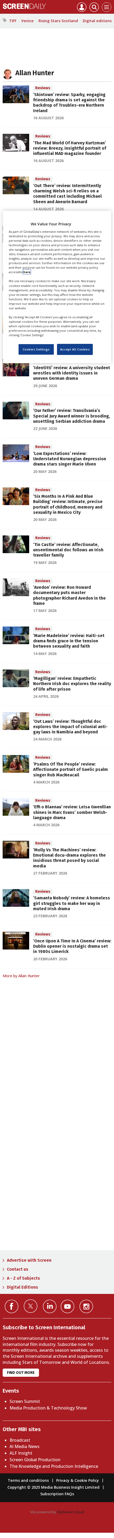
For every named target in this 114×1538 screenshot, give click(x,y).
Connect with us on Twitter (31, 1306)
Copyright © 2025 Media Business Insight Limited (53, 1487)
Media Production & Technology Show (48, 1408)
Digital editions (97, 20)
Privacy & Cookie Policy (77, 1480)
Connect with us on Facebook (11, 1306)
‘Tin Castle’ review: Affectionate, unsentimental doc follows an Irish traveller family (68, 550)
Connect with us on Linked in (49, 1306)
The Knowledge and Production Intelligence (54, 1466)
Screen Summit (25, 1401)
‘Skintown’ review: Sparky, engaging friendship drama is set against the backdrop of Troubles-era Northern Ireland (69, 102)
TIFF (12, 20)
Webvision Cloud (70, 1511)
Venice (27, 20)
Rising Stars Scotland (58, 20)
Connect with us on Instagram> (86, 1306)
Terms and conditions (28, 1480)
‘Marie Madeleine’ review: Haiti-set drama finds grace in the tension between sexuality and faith (68, 641)
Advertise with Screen (29, 1260)
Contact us (17, 1269)
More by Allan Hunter (21, 975)
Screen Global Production (35, 1460)
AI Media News (25, 1446)
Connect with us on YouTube (67, 1306)
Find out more (21, 1372)
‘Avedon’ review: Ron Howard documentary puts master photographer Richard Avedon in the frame (69, 595)
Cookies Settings (36, 349)
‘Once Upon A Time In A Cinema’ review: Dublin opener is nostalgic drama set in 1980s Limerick (72, 946)
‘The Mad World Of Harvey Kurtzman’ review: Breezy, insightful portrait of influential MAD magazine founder (69, 148)
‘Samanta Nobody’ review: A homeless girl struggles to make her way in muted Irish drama (71, 903)
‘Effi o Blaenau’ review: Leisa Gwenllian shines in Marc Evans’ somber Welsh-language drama (72, 812)
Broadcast (20, 1440)
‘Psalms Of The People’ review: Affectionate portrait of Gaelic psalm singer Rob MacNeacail (70, 769)
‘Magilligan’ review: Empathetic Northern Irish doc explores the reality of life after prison (72, 684)
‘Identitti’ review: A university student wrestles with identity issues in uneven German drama (71, 373)
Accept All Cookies (75, 349)
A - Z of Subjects (23, 1278)
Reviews (42, 88)
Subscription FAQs (57, 1493)
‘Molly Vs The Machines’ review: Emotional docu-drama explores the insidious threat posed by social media (69, 857)
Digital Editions (22, 1287)
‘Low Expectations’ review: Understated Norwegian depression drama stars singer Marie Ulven (69, 459)
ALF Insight (21, 1453)
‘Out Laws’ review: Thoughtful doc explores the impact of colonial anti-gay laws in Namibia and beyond (70, 727)
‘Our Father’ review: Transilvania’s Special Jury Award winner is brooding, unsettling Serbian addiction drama (71, 416)
